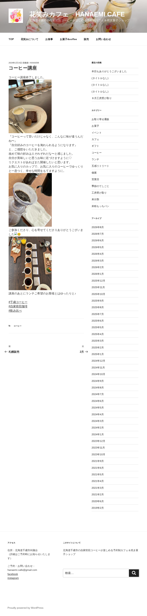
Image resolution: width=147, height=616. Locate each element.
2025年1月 (98, 354)
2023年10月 (98, 454)
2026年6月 (98, 240)
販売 (86, 39)
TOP (11, 39)
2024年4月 (98, 414)
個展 (94, 172)
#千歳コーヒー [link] (18, 302)
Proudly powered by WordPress (25, 607)
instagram (13, 577)
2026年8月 (98, 227)
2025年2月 (98, 347)
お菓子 (95, 125)
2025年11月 (98, 287)
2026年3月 (98, 260)
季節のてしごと (100, 186)
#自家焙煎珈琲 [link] (18, 306)
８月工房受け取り (102, 98)
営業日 (95, 179)
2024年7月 (98, 394)
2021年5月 (98, 474)
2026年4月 (98, 253)
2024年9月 (98, 381)
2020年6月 (98, 501)
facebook (13, 574)
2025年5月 (98, 327)
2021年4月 (98, 481)
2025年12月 (98, 280)
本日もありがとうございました (109, 71)
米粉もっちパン (100, 206)
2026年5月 (98, 247)
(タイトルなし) (100, 78)
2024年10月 (98, 374)
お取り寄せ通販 (100, 119)
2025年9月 (98, 300)
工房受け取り (99, 192)
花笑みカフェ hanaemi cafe (77, 14)
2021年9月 (98, 461)
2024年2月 (98, 427)
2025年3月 (98, 340)
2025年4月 (98, 334)
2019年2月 (98, 507)
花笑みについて (29, 39)
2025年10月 (98, 294)
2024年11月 (98, 367)
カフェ (95, 139)
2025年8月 (98, 307)
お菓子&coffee (68, 39)
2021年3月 (98, 487)
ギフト (95, 145)
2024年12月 (98, 360)
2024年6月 (98, 401)
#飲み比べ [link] (15, 310)
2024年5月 (98, 407)
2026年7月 (98, 233)
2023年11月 (98, 447)
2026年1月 (98, 273)
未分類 (95, 199)
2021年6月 (98, 467)
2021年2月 (98, 494)
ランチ (95, 159)
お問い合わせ (103, 39)
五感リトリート (100, 165)
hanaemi (34, 63)
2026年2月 (98, 267)
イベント (97, 132)
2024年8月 (98, 387)
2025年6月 (98, 320)
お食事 (49, 39)
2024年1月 (98, 434)
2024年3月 (98, 421)
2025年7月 (98, 314)
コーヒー (18, 326)
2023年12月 (98, 441)
